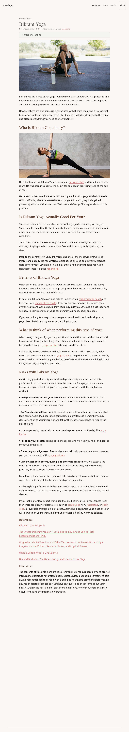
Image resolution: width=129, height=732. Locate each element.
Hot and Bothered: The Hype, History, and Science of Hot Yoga (52, 559)
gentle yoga (74, 504)
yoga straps (63, 355)
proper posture (51, 345)
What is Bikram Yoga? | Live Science (38, 552)
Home (22, 18)
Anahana (8, 5)
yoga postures (57, 455)
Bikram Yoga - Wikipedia (32, 525)
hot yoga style (76, 181)
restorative (92, 504)
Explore (95, 5)
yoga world (52, 268)
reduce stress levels (45, 302)
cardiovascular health (90, 298)
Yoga (29, 18)
